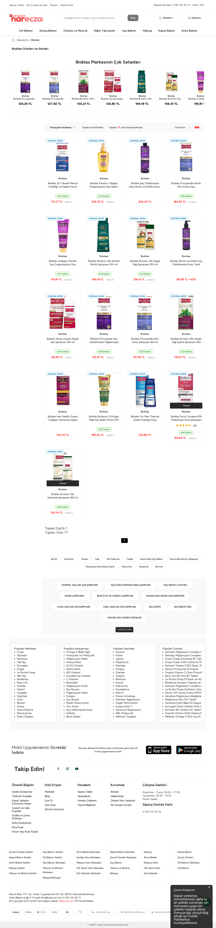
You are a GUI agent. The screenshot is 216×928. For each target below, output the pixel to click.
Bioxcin (21, 702)
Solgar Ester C (124, 706)
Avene (20, 706)
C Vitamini (72, 679)
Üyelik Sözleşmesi (22, 791)
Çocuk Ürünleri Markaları (123, 857)
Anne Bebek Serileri (19, 862)
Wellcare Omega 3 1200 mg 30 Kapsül (187, 716)
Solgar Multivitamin (127, 702)
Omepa (120, 669)
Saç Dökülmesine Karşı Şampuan (131, 585)
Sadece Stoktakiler (92, 127)
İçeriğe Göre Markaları (88, 857)
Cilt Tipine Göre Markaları (90, 868)
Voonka (21, 686)
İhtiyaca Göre (151, 862)
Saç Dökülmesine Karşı (79, 709)
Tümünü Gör (124, 629)
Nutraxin (22, 655)
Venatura (22, 658)
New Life (22, 682)
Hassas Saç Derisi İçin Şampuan (165, 596)
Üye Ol (48, 800)
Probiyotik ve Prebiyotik (80, 655)
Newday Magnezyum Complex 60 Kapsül (189, 655)
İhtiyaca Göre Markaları (89, 862)
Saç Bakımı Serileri (53, 852)
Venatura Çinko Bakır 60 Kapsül (183, 702)
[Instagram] (67, 768)
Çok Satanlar (151, 873)
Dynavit (120, 652)
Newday (120, 665)
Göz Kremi (72, 706)
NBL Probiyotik (124, 713)
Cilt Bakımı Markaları (189, 862)
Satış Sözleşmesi (21, 822)
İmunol (119, 682)
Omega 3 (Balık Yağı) (78, 652)
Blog (47, 796)
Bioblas (25, 96)
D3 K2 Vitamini (74, 665)
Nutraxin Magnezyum (128, 699)
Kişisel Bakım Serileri (20, 857)
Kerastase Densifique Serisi (100, 566)
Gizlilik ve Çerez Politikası (21, 817)
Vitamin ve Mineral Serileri (23, 873)
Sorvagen (22, 665)
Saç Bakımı (129, 30)
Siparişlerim (84, 796)
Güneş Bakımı (48, 30)
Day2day (22, 696)
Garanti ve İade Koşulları (21, 810)
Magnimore (122, 662)
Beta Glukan (73, 716)
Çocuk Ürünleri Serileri (21, 852)
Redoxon (121, 679)
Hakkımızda (66, 5)
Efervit (120, 692)
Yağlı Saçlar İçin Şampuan (119, 607)
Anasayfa (22, 40)
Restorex (127, 566)
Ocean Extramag (125, 696)
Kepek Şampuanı (74, 596)
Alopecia (143, 566)
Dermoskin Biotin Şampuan (184, 559)
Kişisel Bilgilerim (87, 805)
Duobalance (122, 689)
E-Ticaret (99, 925)
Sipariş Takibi (16, 5)
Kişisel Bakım (166, 30)
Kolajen (70, 696)
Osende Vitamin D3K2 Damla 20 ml (185, 713)
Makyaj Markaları (52, 877)
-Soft (91, 925)
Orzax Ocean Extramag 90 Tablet (184, 658)
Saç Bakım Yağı (183, 607)
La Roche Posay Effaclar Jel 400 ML (186, 679)
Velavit (21, 689)
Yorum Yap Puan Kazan (25, 831)
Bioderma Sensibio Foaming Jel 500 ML (188, 682)
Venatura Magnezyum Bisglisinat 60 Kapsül (190, 696)
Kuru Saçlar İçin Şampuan (74, 607)
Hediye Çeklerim (87, 800)
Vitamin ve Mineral (75, 30)
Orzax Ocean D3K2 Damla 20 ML (184, 662)
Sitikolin (70, 713)
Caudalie (22, 692)
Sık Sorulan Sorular (36, 5)
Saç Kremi (155, 607)
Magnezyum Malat (77, 658)
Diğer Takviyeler (104, 30)
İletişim (54, 5)
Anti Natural (113, 559)
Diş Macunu (72, 689)
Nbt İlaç (21, 675)
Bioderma (22, 679)
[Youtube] (76, 768)
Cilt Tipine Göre (152, 868)
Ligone (119, 658)
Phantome (122, 686)
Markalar (49, 791)
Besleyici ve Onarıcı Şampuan (115, 596)
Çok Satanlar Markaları (88, 873)
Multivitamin (73, 669)
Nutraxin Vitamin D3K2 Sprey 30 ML (186, 665)
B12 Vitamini (73, 672)
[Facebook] (58, 768)
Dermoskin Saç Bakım (151, 559)
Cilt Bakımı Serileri (52, 857)
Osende (120, 672)
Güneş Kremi (73, 662)
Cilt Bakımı (26, 30)
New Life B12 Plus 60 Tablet (181, 675)
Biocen (159, 566)
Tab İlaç (21, 662)
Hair (97, 559)
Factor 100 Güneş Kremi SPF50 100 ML (188, 692)
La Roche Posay (26, 672)
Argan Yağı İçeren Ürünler (124, 617)
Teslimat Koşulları (22, 796)
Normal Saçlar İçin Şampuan (80, 585)
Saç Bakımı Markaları (54, 862)
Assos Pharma (25, 709)
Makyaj (147, 30)
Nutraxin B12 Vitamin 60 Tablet (183, 709)
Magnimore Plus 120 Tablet (180, 699)
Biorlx (54, 559)
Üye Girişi (50, 805)
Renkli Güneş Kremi (77, 702)
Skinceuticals (24, 713)
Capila (130, 559)
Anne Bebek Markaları (88, 852)
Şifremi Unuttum (54, 809)
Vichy (20, 699)
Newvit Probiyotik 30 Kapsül (181, 669)
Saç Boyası (72, 699)
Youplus (120, 675)
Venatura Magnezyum (128, 709)
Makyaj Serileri (17, 868)
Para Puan (17, 827)
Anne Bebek (189, 30)
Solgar (20, 669)
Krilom (119, 655)
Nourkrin (69, 559)
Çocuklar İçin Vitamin (78, 675)
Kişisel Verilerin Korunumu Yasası (21, 802)
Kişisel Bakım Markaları (122, 852)
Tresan (84, 559)
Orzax (20, 652)
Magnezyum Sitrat (77, 686)
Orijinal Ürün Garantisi (123, 800)
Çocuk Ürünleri (185, 857)
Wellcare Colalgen (126, 716)
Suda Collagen (25, 716)
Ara (133, 17)
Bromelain (72, 682)
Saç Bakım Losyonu (175, 585)
